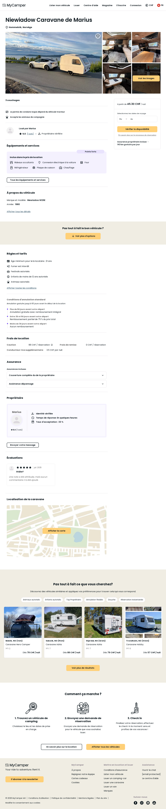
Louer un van (110, 786)
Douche (111, 599)
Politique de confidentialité (64, 798)
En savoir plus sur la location (61, 746)
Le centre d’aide (150, 778)
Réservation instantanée (132, 599)
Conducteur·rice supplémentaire (25, 350)
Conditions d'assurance (115, 770)
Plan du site (101, 798)
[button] (149, 5)
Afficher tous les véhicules (106, 746)
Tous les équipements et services (28, 179)
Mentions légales (86, 798)
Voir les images (146, 78)
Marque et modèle (16, 200)
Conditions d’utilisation (38, 798)
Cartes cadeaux (79, 778)
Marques (108, 790)
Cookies (75, 782)
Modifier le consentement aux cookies (22, 802)
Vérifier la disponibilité (137, 129)
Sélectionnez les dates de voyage (131, 113)
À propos (76, 770)
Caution (11, 344)
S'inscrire (121, 5)
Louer (77, 5)
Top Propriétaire (73, 599)
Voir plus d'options (85, 236)
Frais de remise (68, 344)
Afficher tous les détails (18, 211)
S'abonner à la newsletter (24, 779)
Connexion (135, 5)
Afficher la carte (56, 530)
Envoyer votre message (22, 445)
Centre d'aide (91, 5)
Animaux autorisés (31, 599)
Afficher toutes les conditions (21, 288)
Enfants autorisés (53, 599)
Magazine (107, 5)
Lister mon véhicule (59, 5)
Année (10, 204)
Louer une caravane (114, 782)
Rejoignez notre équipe (83, 774)
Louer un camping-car (115, 778)
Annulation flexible (94, 599)
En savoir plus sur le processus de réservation (137, 135)
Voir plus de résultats (83, 667)
